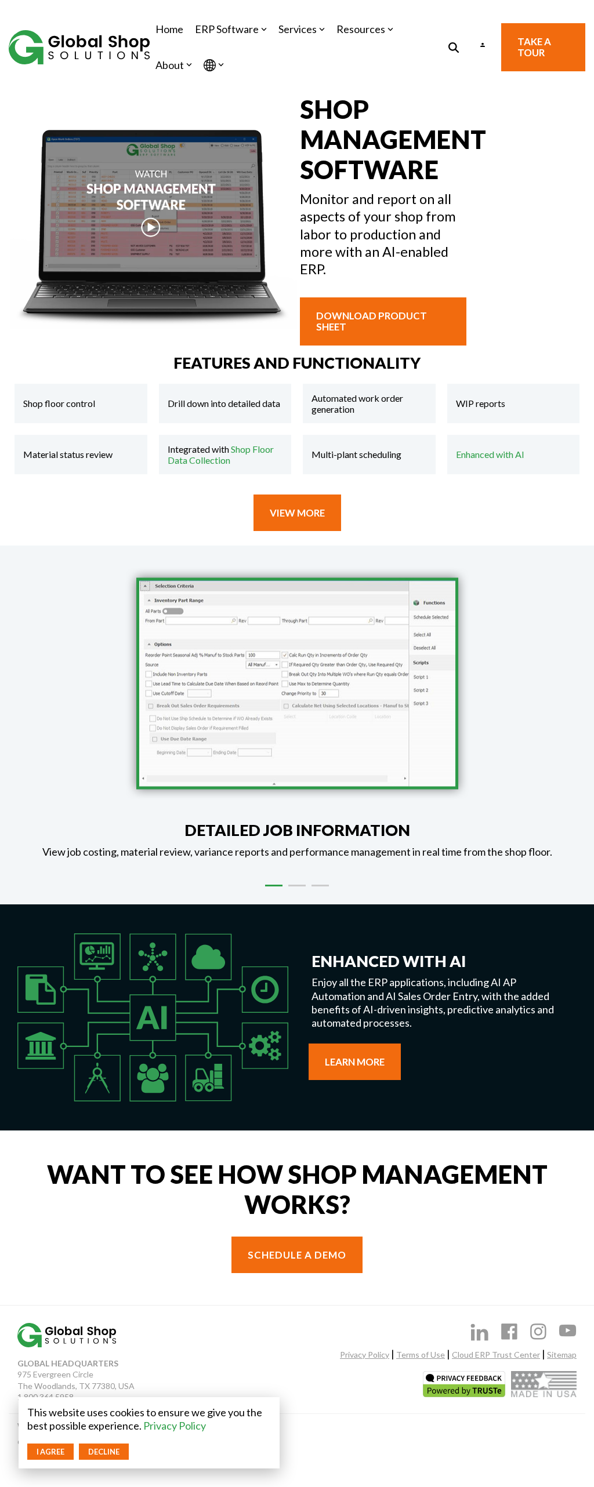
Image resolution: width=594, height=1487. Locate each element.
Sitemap (562, 1354)
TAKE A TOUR (534, 47)
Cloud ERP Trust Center (496, 1354)
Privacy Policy (174, 1425)
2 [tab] (294, 890)
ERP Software (227, 29)
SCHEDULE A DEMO (297, 1255)
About (169, 65)
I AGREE (50, 1451)
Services (297, 29)
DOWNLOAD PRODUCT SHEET (371, 321)
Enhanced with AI (490, 454)
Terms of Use (420, 1354)
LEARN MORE (355, 1062)
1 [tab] (271, 890)
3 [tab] (317, 890)
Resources (360, 29)
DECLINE (103, 1451)
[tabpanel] (297, 713)
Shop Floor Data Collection (221, 454)
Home (169, 29)
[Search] (453, 47)
